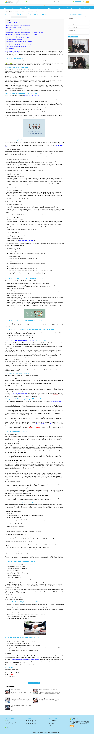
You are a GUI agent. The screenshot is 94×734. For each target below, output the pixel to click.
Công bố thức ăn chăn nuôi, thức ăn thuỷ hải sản (58, 725)
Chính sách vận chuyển (31, 720)
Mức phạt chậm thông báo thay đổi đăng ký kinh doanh (21, 340)
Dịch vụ (53, 5)
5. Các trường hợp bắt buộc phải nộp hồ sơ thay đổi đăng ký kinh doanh (20, 29)
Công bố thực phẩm (12, 8)
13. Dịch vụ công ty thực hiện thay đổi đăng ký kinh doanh (17, 43)
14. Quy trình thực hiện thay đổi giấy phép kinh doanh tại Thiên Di (18, 44)
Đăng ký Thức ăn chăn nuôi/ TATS (37, 8)
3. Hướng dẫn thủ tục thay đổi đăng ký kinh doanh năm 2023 (17, 25)
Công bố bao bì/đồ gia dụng (21, 8)
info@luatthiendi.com (78, 1)
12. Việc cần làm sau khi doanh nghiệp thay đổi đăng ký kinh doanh (19, 41)
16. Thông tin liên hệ (9, 48)
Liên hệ (74, 5)
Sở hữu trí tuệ (65, 8)
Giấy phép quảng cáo (71, 8)
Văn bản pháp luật (59, 5)
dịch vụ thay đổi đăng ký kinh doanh (26, 240)
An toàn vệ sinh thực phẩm (54, 720)
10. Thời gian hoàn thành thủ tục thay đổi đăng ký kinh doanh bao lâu (19, 37)
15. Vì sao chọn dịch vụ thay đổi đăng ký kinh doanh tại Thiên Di (18, 46)
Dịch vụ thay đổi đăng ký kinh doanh (12, 51)
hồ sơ (26, 280)
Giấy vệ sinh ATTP (59, 8)
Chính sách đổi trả (30, 721)
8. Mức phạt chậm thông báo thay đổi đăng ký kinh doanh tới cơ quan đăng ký (21, 34)
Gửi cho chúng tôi (73, 36)
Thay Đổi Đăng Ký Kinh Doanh (32, 11)
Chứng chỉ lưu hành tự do (80, 8)
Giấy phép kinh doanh (4, 8)
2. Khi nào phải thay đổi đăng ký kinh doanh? (14, 24)
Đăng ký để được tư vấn (34, 682)
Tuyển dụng (70, 5)
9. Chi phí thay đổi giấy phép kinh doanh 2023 (14, 36)
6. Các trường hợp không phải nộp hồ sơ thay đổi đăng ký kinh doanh (19, 30)
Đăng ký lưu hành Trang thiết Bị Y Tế (49, 8)
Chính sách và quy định (31, 723)
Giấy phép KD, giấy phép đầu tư (55, 721)
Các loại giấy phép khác (88, 8)
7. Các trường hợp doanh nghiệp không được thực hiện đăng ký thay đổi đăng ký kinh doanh (24, 32)
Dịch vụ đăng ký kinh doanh (33, 659)
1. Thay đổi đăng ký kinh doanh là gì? (13, 22)
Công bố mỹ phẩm (29, 8)
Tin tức (65, 5)
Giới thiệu (49, 5)
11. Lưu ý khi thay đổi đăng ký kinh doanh (13, 39)
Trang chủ (44, 5)
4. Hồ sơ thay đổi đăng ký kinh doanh (13, 27)
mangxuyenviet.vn (57, 732)
